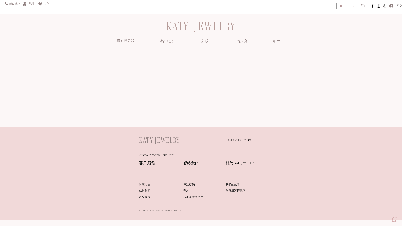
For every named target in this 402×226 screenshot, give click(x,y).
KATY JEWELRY (159, 140)
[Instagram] (379, 6)
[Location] (24, 4)
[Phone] (6, 3)
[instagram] (372, 6)
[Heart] (40, 4)
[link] (385, 6)
